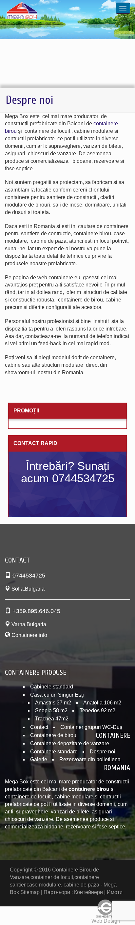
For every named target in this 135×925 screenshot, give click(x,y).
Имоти (115, 892)
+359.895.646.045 (36, 611)
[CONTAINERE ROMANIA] (37, 12)
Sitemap (30, 892)
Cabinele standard (51, 686)
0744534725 (28, 575)
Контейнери (88, 892)
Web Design (105, 921)
